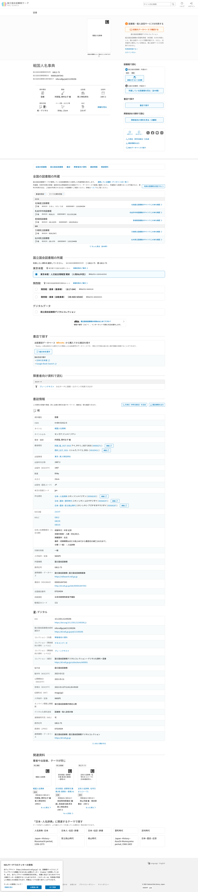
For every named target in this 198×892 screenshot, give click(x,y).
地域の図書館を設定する (153, 186)
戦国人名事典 (60, 428)
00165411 (94, 450)
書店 (68, 166)
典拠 (108, 446)
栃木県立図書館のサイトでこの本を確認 (145, 239)
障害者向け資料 (80, 166)
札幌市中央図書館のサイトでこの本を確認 (145, 212)
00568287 (112, 505)
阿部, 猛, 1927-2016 (63, 445)
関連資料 (104, 166)
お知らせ (73, 884)
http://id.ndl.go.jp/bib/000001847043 (70, 585)
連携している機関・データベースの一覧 (112, 182)
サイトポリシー (103, 884)
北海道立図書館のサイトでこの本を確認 (145, 204)
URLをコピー (139, 134)
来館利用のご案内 (79, 268)
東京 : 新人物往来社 (63, 456)
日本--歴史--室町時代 (63, 500)
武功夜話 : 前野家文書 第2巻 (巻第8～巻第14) (64, 790)
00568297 (103, 500)
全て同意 (52, 887)
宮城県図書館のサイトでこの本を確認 (146, 220)
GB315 (57, 524)
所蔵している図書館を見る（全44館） (144, 90)
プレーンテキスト (47, 386)
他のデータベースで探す (137, 147)
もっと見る (45, 807)
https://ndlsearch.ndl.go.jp (66, 576)
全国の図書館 (41, 166)
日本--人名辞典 (61, 496)
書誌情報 (94, 166)
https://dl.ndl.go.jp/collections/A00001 (71, 662)
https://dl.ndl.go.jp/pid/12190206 (69, 631)
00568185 (92, 496)
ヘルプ (182, 6)
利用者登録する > (131, 49)
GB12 (57, 517)
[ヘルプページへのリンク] (99, 55)
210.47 (57, 511)
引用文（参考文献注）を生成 (138, 139)
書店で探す (144, 105)
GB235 (57, 521)
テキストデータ (61, 643)
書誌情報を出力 (133, 143)
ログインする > (130, 52)
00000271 (97, 445)
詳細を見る (102, 107)
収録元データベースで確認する (146, 29)
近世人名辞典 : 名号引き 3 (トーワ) (87, 790)
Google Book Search (45, 363)
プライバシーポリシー (87, 884)
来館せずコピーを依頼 (134, 80)
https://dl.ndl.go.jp (63, 737)
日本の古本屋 (42, 360)
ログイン (191, 6)
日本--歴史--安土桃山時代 (65, 505)
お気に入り (130, 134)
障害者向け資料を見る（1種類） (144, 120)
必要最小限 (34, 887)
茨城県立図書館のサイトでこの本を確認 (145, 231)
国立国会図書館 (56, 166)
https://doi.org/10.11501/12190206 (69, 622)
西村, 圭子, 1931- (62, 450)
